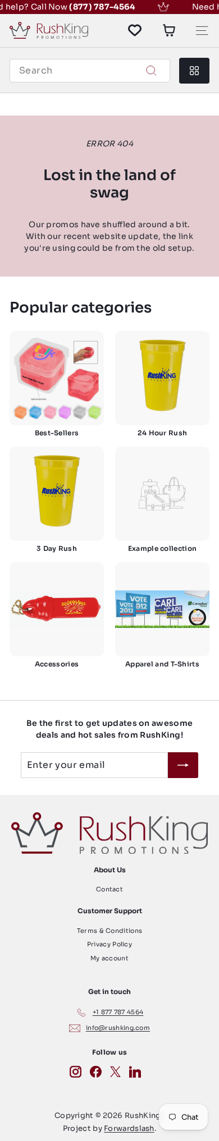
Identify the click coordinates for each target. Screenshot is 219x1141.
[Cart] (169, 30)
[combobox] (90, 70)
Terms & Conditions (109, 931)
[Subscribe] (183, 765)
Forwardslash (129, 1128)
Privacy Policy (109, 944)
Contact (109, 889)
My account (109, 958)
